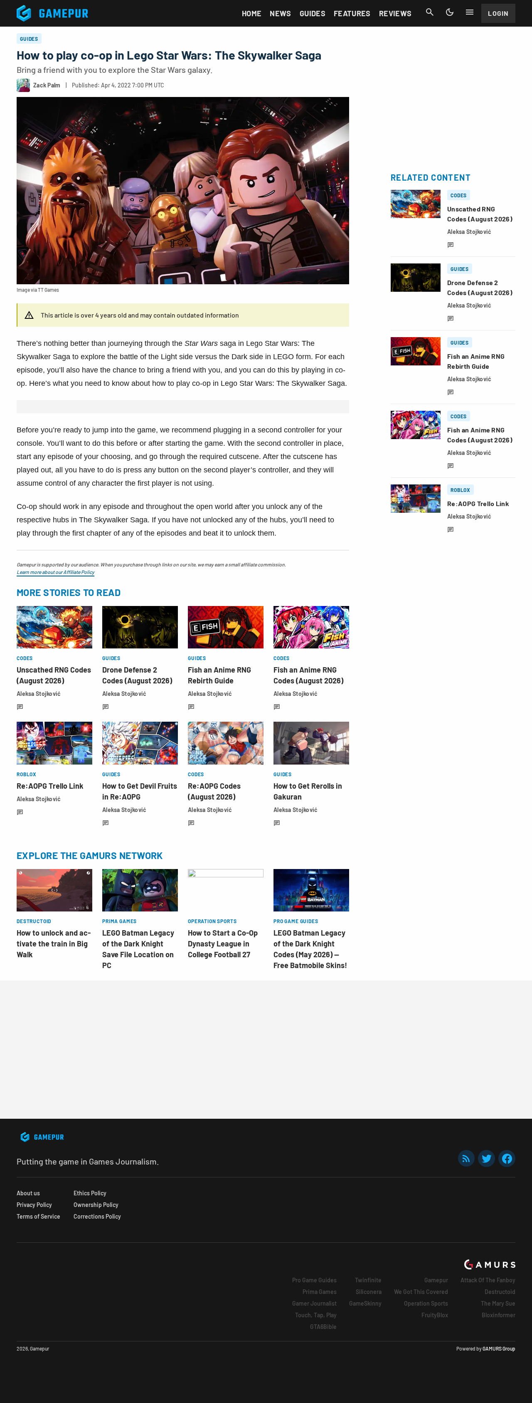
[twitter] (486, 1158)
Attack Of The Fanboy (488, 1280)
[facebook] (506, 1158)
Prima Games (320, 1291)
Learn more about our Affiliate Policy (55, 572)
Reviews (395, 13)
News (280, 13)
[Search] (429, 12)
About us (28, 1193)
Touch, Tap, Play (316, 1315)
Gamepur (436, 1280)
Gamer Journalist (314, 1303)
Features (352, 13)
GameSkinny (365, 1303)
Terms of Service (38, 1216)
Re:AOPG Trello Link (50, 785)
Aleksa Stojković (39, 693)
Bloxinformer (498, 1315)
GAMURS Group (499, 1348)
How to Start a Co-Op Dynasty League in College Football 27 (223, 943)
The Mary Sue (498, 1303)
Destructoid (500, 1291)
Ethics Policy (90, 1193)
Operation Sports (426, 1303)
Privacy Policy (34, 1204)
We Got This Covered (421, 1291)
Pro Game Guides (314, 1280)
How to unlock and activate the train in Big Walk (54, 943)
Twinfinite (368, 1280)
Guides (312, 13)
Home (251, 13)
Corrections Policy (97, 1216)
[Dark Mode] (449, 12)
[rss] (466, 1158)
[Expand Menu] (469, 12)
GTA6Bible (323, 1326)
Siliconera (369, 1291)
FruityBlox (434, 1315)
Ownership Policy (96, 1204)
